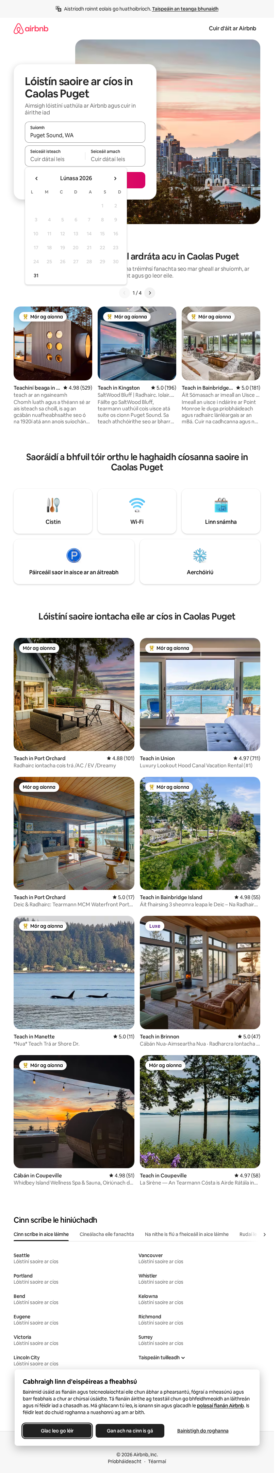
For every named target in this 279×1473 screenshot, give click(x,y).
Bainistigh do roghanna (202, 1431)
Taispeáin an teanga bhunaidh (185, 9)
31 (36, 275)
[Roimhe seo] (124, 292)
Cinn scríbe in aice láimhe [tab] (41, 1234)
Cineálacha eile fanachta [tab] (107, 1234)
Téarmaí (157, 1461)
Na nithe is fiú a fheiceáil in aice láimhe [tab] (187, 1234)
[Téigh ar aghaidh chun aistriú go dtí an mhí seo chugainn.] (115, 178)
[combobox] (85, 135)
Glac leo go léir (57, 1431)
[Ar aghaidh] (149, 292)
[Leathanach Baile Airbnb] (31, 28)
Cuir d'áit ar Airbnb (232, 28)
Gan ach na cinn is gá (130, 1431)
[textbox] (55, 159)
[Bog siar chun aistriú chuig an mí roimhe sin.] (37, 178)
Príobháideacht (125, 1461)
